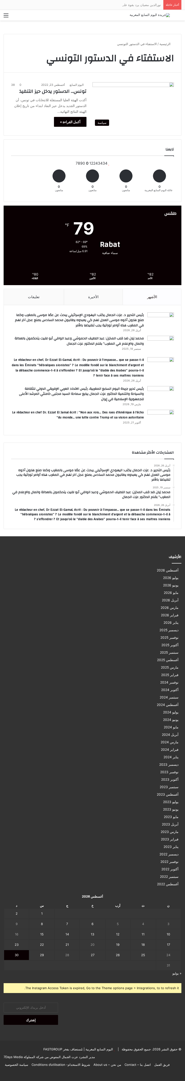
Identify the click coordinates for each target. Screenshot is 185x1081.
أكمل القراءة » (70, 122)
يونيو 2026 (170, 585)
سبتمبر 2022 (169, 877)
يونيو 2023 (170, 809)
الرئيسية (165, 44)
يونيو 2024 (170, 720)
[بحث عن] (179, 17)
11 (143, 934)
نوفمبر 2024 (169, 682)
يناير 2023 (171, 847)
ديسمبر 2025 (168, 630)
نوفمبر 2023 (169, 772)
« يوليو (176, 973)
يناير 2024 (171, 757)
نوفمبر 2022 (169, 862)
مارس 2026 (169, 608)
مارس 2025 (169, 667)
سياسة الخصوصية (16, 1065)
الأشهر (152, 297)
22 (42, 945)
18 (143, 945)
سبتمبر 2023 (169, 787)
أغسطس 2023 (167, 794)
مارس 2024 (169, 742)
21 (67, 945)
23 (17, 945)
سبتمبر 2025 (169, 652)
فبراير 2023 (169, 839)
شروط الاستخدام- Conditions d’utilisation (61, 1065)
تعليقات (34, 297)
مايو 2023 (171, 817)
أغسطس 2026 (167, 570)
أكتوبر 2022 (169, 869)
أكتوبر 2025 (169, 645)
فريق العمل (162, 1065)
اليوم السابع (77, 85)
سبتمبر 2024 (169, 697)
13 (92, 934)
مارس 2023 (169, 832)
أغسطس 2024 (167, 705)
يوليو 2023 (170, 802)
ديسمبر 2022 (168, 854)
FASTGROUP (52, 1049)
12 (117, 934)
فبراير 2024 (169, 750)
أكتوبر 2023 (169, 779)
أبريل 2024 (170, 735)
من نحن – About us (107, 1065)
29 (42, 955)
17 (168, 945)
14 (67, 934)
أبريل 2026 (170, 600)
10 (168, 934)
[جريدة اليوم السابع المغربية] (150, 15)
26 (118, 955)
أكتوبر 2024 (169, 690)
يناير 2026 (171, 622)
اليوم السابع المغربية (99, 1049)
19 (117, 945)
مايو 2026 (171, 593)
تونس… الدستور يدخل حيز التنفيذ (52, 91)
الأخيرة (93, 297)
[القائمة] (6, 17)
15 (42, 934)
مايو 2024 (171, 727)
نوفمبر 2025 (169, 637)
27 (92, 955)
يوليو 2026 (170, 578)
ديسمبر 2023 (168, 764)
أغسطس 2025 (167, 660)
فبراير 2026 (169, 615)
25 (143, 955)
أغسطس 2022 (167, 884)
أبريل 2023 (170, 824)
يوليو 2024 (170, 712)
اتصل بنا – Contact (138, 1065)
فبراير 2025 (169, 675)
